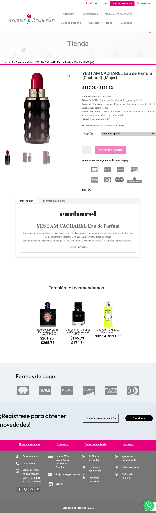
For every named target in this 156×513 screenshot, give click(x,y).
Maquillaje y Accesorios (118, 14)
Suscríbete (139, 418)
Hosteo (82, 507)
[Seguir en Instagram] (25, 489)
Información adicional (54, 200)
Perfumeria (67, 14)
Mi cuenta (126, 23)
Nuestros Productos (122, 3)
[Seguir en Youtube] (31, 489)
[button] (69, 76)
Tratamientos (89, 14)
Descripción (26, 200)
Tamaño (87, 133)
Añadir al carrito (112, 150)
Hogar (109, 23)
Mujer (30, 62)
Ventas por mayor (32, 470)
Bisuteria (94, 23)
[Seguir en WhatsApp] (37, 489)
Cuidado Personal (71, 23)
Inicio (7, 62)
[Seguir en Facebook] (19, 489)
